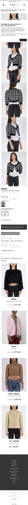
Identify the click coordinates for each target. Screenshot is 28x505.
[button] (23, 40)
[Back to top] (24, 501)
